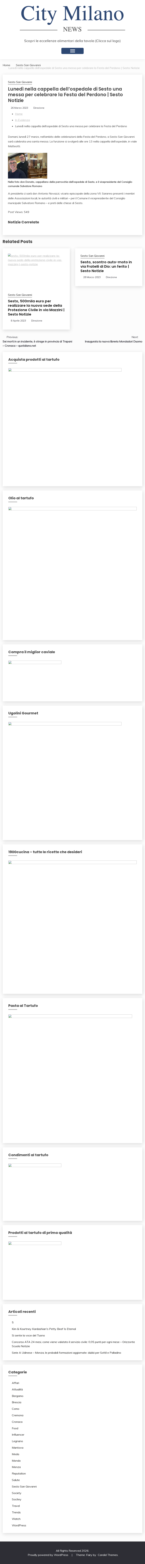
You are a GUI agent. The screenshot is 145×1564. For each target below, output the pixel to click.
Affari (15, 1383)
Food (15, 1428)
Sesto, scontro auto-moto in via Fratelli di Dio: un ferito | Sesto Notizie (106, 266)
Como (15, 1408)
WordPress (19, 1525)
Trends (16, 1512)
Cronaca (17, 1421)
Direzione (38, 107)
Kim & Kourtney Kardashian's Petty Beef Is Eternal (44, 1329)
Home (19, 114)
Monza (16, 1467)
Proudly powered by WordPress (48, 1555)
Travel (16, 1506)
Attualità (17, 1389)
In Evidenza (22, 120)
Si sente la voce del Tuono (28, 1335)
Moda (15, 1454)
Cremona (17, 1415)
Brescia (16, 1402)
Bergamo (17, 1396)
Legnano (17, 1441)
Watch (16, 1519)
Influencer (18, 1434)
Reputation (19, 1473)
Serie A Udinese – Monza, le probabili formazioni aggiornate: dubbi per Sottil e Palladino (66, 1352)
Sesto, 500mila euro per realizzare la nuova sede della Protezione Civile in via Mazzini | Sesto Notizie (36, 308)
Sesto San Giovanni (20, 82)
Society (16, 1493)
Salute (16, 1480)
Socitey (16, 1499)
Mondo (16, 1460)
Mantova (17, 1447)
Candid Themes (108, 1555)
